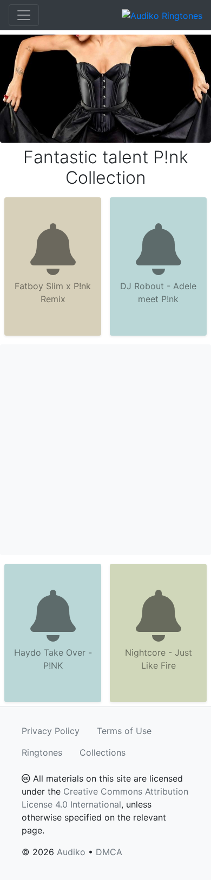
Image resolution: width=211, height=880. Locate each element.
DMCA (109, 851)
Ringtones (42, 752)
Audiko (71, 851)
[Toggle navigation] (24, 15)
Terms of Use (124, 730)
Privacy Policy (51, 730)
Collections (103, 752)
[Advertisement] (105, 449)
